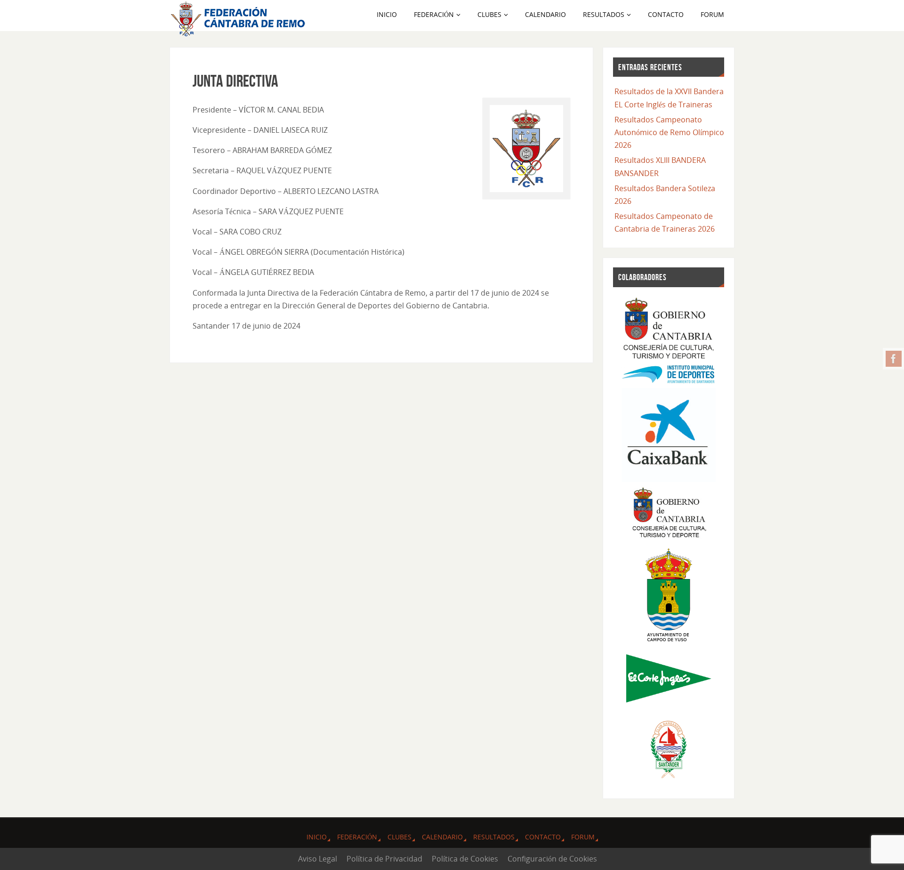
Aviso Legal (317, 859)
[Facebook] (894, 359)
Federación (357, 836)
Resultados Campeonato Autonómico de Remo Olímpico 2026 (669, 132)
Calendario (442, 836)
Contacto (543, 836)
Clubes (399, 836)
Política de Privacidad (384, 859)
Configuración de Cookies (552, 859)
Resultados (494, 836)
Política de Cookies (465, 859)
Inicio (317, 836)
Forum (583, 836)
